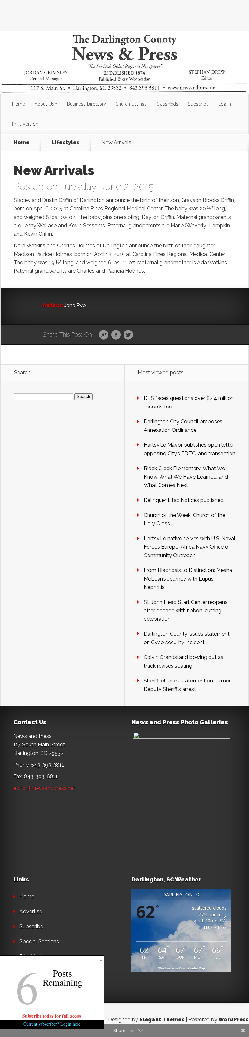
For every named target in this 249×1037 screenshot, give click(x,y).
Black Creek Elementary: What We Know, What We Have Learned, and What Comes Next (186, 476)
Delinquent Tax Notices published (184, 500)
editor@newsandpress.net (44, 788)
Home (18, 104)
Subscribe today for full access (51, 1015)
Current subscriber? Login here (51, 1024)
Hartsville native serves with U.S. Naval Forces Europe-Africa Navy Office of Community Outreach (189, 546)
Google (104, 335)
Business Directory (86, 104)
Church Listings (131, 104)
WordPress (234, 1020)
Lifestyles (65, 142)
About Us (44, 104)
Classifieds (167, 104)
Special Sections (39, 941)
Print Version (25, 124)
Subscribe (198, 104)
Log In (225, 104)
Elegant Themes (161, 1020)
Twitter (128, 335)
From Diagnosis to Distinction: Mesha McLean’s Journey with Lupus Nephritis (188, 578)
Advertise (30, 911)
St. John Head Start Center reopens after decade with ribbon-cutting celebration (186, 610)
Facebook (116, 335)
